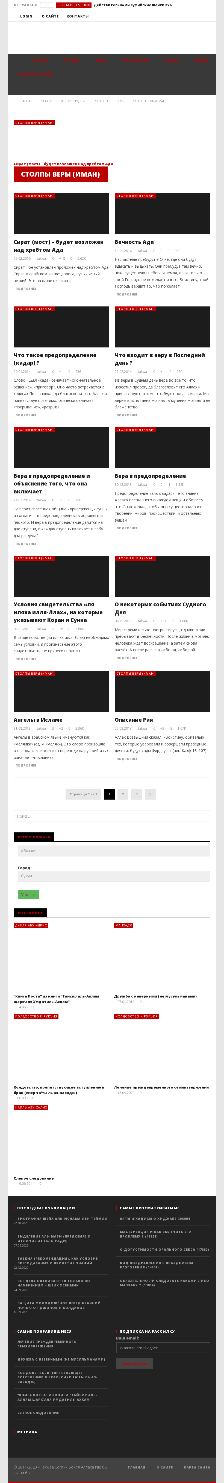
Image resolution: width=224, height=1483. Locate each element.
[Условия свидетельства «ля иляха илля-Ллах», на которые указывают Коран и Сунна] (61, 576)
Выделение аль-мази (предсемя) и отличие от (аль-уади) (54, 1238)
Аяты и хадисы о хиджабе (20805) (155, 1218)
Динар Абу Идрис (31, 925)
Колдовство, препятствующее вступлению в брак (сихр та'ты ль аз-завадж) (57, 1377)
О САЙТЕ (165, 1467)
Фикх (101, 60)
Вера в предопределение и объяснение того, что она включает (52, 483)
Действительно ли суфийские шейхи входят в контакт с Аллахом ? (135, 5)
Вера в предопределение (150, 475)
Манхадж (124, 925)
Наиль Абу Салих (31, 1107)
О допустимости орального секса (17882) (164, 1249)
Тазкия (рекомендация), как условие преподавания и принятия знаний (57, 1260)
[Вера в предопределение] (162, 447)
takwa (41, 258)
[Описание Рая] (162, 691)
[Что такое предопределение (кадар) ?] (61, 326)
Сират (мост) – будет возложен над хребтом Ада (63, 163)
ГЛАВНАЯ (136, 1467)
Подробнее (26, 288)
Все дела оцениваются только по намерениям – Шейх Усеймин (53, 1283)
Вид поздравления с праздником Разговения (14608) (156, 1265)
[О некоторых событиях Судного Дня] (162, 576)
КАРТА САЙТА (197, 1467)
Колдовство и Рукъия (36, 1016)
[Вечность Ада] (162, 213)
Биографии (135, 60)
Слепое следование (34, 1178)
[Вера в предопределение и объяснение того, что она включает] (61, 447)
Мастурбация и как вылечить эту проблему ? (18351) (156, 1234)
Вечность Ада (134, 241)
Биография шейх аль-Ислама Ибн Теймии (62, 1218)
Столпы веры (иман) (34, 123)
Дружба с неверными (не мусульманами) (155, 996)
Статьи (70, 60)
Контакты (78, 16)
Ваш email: (127, 1338)
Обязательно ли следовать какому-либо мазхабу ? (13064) (164, 1283)
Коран (40, 60)
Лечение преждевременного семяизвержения (161, 1087)
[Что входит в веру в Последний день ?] (162, 326)
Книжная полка (35, 74)
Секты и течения (73, 5)
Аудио (171, 60)
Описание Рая (134, 719)
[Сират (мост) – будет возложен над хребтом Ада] (55, 140)
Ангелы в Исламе (38, 719)
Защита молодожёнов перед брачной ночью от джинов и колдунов (59, 1305)
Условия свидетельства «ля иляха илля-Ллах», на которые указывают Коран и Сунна (58, 612)
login (26, 16)
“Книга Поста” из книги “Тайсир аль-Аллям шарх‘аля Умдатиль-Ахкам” (56, 999)
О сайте (50, 16)
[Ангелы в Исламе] (61, 691)
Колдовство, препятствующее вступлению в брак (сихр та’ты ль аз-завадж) (59, 1090)
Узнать (28, 894)
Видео (201, 60)
